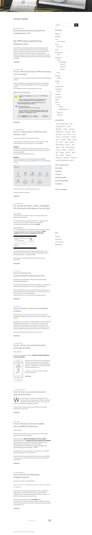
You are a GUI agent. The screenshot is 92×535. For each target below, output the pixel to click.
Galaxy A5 (62, 64)
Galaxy (57, 139)
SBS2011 (64, 149)
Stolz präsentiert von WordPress (26, 531)
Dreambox (59, 78)
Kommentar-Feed (59, 241)
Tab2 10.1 (68, 152)
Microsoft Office (59, 52)
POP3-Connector (70, 147)
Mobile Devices (58, 57)
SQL (57, 152)
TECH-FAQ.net (58, 171)
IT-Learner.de (58, 174)
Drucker (74, 131)
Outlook (58, 147)
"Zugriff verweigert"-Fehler (62, 123)
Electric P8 (59, 46)
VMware (57, 99)
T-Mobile (62, 152)
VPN (58, 83)
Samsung (58, 149)
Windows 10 (60, 112)
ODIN (73, 144)
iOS (57, 142)
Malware (59, 91)
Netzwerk (57, 81)
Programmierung (59, 86)
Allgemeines (58, 33)
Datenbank (57, 36)
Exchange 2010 (66, 136)
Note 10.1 (62, 69)
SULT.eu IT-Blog (58, 168)
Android (58, 60)
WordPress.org (58, 244)
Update (73, 152)
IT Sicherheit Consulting (60, 177)
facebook (74, 136)
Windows (57, 102)
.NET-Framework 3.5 (60, 126)
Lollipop (66, 142)
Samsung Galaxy (62, 62)
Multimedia (57, 75)
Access (58, 54)
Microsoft (72, 142)
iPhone (58, 72)
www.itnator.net (58, 183)
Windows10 (66, 157)
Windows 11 (59, 114)
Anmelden (57, 236)
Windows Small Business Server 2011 (64, 160)
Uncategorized (58, 97)
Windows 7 (68, 155)
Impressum (15, 531)
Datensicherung (59, 131)
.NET (71, 123)
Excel (74, 134)
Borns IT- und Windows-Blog (61, 180)
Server (58, 104)
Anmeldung (71, 129)
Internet (57, 49)
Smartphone (58, 94)
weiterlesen (17, 62)
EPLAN (57, 44)
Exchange (61, 106)
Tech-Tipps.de (25, 5)
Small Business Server (64, 109)
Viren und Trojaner (61, 41)
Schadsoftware (58, 89)
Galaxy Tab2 (63, 66)
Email (56, 39)
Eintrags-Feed (58, 239)
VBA (57, 155)
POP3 (62, 147)
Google (69, 139)
